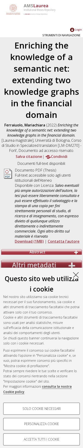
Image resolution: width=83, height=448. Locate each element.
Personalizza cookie (41, 424)
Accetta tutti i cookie (41, 439)
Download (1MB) (29, 241)
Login (78, 29)
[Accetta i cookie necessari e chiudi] (76, 275)
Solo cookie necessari (42, 408)
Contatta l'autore (64, 241)
